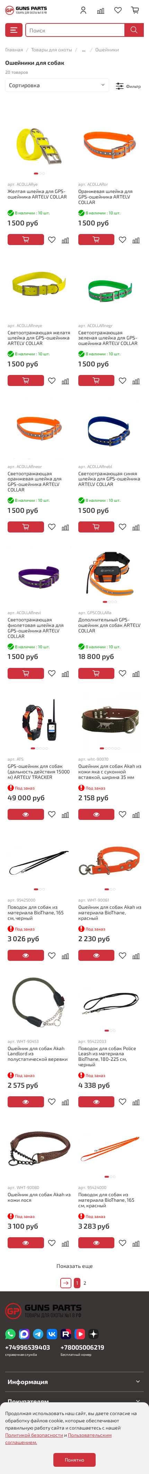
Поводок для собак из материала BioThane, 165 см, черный (36, 912)
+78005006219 (82, 1347)
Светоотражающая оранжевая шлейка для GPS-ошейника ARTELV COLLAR (35, 481)
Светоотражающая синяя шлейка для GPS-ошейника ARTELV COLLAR (109, 478)
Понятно (74, 1460)
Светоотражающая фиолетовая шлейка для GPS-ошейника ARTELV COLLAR (36, 628)
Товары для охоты (51, 49)
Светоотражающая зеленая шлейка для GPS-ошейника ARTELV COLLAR (108, 337)
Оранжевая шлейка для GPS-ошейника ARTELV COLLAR (105, 196)
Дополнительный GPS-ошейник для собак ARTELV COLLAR (109, 625)
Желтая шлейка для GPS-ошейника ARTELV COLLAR (37, 194)
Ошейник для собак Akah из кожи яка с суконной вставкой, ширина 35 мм (109, 771)
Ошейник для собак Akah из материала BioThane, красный (109, 912)
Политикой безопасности (34, 1435)
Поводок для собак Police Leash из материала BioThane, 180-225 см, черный (107, 1056)
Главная (14, 49)
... (83, 49)
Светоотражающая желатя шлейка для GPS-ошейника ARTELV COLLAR (39, 337)
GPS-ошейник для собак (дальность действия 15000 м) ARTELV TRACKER (39, 771)
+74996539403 (27, 1347)
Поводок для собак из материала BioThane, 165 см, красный (106, 1199)
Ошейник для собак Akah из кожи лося (39, 1197)
